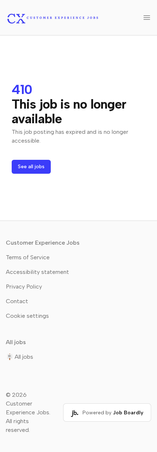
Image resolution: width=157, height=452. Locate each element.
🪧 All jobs (19, 356)
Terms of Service (28, 257)
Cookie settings (27, 315)
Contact (17, 301)
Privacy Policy (24, 286)
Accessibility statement (37, 271)
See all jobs (31, 166)
